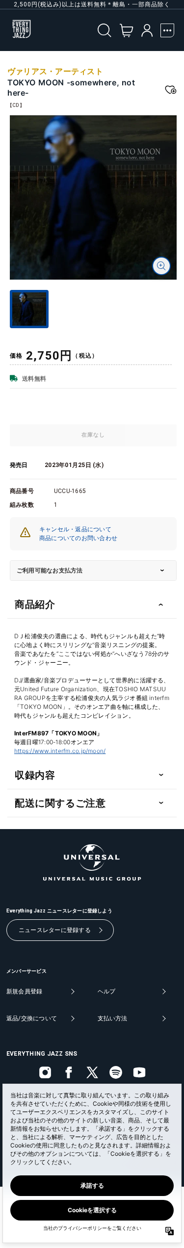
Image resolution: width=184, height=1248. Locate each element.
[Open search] (104, 30)
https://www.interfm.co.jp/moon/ (59, 750)
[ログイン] (147, 30)
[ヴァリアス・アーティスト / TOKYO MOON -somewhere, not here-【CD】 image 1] (93, 197)
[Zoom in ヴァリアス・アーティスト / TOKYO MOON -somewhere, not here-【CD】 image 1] (161, 266)
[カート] (126, 30)
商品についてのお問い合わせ (78, 538)
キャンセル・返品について (75, 529)
